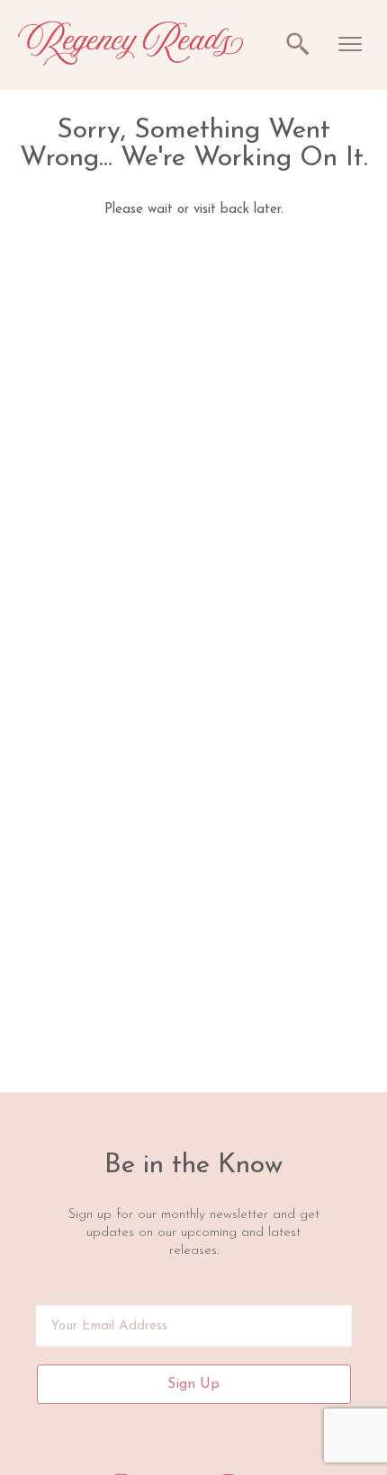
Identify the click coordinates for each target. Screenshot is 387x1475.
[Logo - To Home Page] (130, 60)
